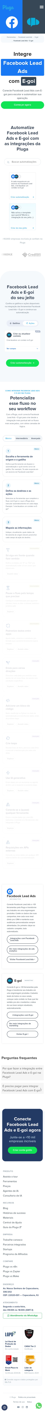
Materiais (8, 1218)
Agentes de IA (10, 1191)
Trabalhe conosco (12, 1240)
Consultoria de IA (12, 1195)
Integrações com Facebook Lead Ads (22, 939)
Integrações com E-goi (23, 1015)
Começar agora (22, 105)
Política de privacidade (27, 1397)
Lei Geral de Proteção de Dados (10, 1344)
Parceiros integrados (14, 1244)
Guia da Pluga (11, 1227)
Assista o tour (10, 1176)
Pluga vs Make (11, 1276)
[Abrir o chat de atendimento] (5, 1407)
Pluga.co (8, 8)
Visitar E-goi (21, 1034)
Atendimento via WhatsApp (24, 1315)
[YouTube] (18, 1407)
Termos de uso (19, 1402)
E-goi (36, 37)
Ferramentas (11, 37)
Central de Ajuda (12, 1222)
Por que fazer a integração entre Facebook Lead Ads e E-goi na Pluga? (22, 1072)
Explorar (10, 612)
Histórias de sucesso (14, 1213)
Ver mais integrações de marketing (20, 1025)
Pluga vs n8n (10, 1266)
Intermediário (22, 438)
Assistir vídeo (12, 574)
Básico (9, 438)
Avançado (35, 438)
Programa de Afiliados (15, 1254)
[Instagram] (23, 1407)
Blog (5, 1208)
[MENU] (42, 8)
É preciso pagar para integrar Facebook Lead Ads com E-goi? (22, 1088)
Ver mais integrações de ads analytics (22, 950)
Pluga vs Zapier (11, 1271)
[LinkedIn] (27, 1407)
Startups (7, 1249)
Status (29, 1402)
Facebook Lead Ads (25, 37)
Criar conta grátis (22, 1150)
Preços (6, 1186)
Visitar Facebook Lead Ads (22, 959)
